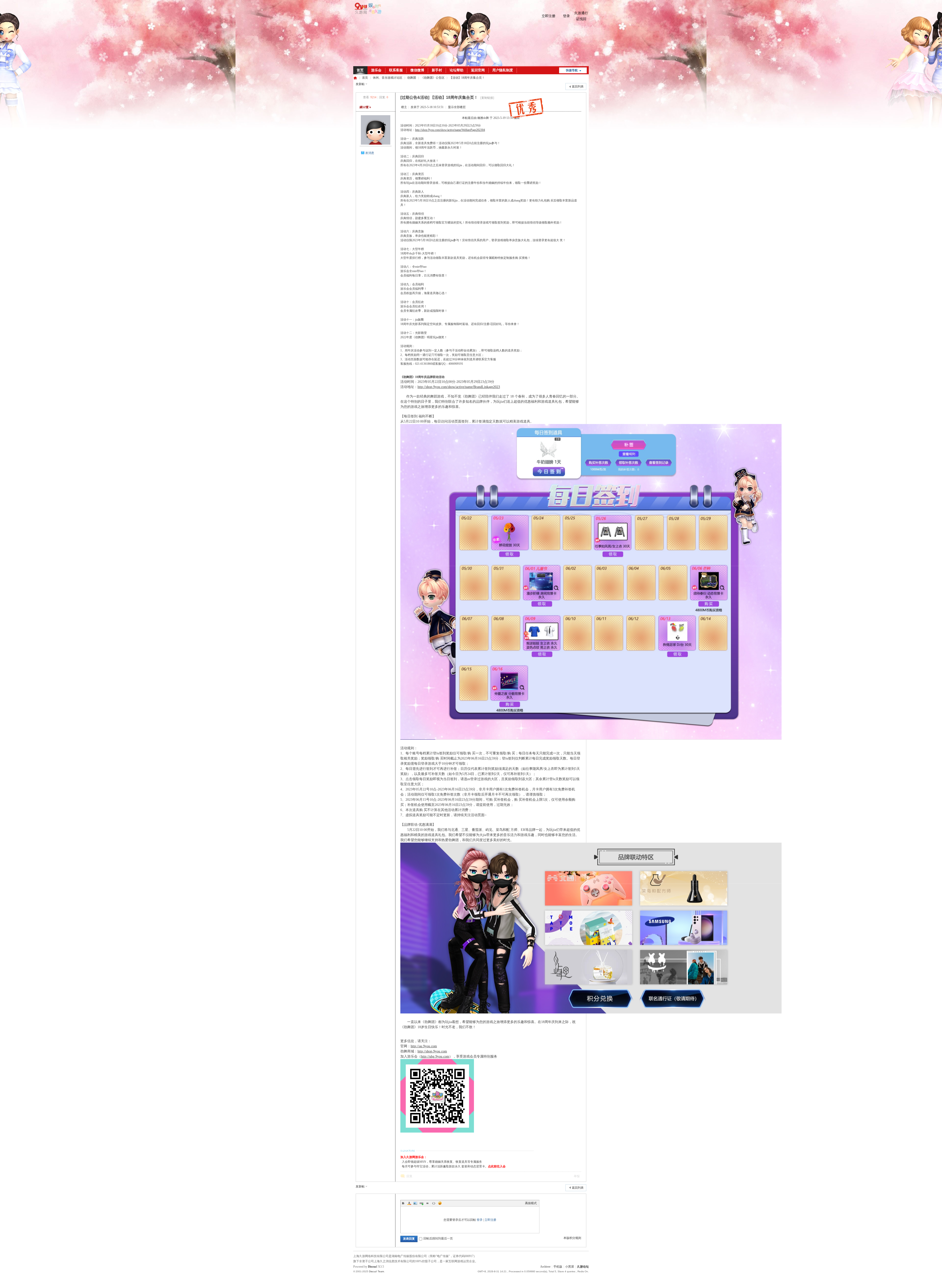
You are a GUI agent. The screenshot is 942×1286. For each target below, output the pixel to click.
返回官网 (478, 70)
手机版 (557, 1266)
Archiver (545, 1266)
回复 (409, 1176)
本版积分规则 (572, 1238)
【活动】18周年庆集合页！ (467, 77)
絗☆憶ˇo (365, 107)
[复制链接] (487, 98)
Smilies (439, 1203)
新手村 (437, 70)
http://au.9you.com (424, 1046)
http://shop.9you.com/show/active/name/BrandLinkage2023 (459, 387)
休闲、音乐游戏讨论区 (387, 77)
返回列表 (578, 86)
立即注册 (548, 16)
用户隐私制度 (502, 70)
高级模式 (531, 1203)
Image (415, 1203)
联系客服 (396, 70)
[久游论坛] (367, 13)
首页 (360, 70)
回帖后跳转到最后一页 (438, 1238)
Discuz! (372, 1266)
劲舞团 (411, 77)
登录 (566, 16)
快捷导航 (572, 70)
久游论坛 (355, 77)
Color (409, 1203)
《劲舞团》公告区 (433, 77)
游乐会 (376, 70)
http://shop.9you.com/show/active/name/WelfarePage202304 (450, 130)
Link (421, 1203)
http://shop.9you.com (432, 1051)
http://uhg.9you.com (435, 1056)
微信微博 (417, 70)
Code (433, 1203)
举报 (577, 1176)
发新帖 (360, 84)
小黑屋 (569, 1266)
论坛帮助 (456, 70)
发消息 (369, 153)
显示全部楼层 (457, 107)
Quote (427, 1203)
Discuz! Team (376, 1271)
